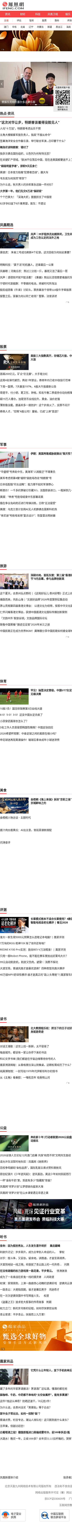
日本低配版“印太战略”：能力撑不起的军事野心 (27, 484)
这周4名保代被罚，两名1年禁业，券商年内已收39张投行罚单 (35, 380)
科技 (37, 14)
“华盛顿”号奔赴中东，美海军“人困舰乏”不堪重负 (27, 471)
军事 (3, 444)
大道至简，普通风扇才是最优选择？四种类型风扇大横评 (32, 968)
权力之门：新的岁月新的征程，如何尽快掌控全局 (28, 1308)
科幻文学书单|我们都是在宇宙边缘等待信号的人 (28, 1058)
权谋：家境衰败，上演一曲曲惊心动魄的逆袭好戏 (28, 1283)
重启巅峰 (55, 1245)
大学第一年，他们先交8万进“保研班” (21, 191)
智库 (31, 20)
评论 (19, 20)
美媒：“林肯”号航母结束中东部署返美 (21, 496)
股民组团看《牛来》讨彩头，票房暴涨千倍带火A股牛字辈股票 (35, 289)
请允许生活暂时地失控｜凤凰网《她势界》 (24, 1161)
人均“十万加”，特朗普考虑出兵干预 (20, 128)
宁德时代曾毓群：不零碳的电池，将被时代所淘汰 (28, 283)
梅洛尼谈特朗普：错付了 (14, 147)
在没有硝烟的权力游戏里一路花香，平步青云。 (27, 1270)
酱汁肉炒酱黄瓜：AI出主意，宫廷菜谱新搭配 (26, 830)
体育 (3, 681)
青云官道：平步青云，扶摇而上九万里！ (23, 1314)
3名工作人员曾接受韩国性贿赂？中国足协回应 (26, 727)
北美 (22, 27)
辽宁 (31, 27)
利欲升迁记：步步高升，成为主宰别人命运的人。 (28, 1252)
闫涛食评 (5, 842)
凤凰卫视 (53, 14)
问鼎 (66, 1264)
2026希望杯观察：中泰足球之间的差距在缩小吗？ (29, 733)
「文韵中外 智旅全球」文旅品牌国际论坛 (23, 618)
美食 (3, 790)
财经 (22, 14)
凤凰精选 (6, 225)
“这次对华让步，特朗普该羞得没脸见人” (29, 122)
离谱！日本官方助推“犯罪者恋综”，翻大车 (24, 172)
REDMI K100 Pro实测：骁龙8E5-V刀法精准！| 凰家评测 (33, 949)
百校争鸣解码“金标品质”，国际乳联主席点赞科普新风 (30, 1167)
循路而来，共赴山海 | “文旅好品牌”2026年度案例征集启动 (34, 599)
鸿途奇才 (54, 1289)
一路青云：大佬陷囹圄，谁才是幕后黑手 (23, 1289)
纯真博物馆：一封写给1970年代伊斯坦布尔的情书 (29, 1071)
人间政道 (49, 1277)
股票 (44, 20)
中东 (14, 27)
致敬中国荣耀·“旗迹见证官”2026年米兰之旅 (25, 624)
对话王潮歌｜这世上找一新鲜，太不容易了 (24, 1046)
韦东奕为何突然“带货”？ (14, 178)
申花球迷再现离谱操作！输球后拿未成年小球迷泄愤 (29, 739)
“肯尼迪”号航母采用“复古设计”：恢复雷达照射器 (27, 515)
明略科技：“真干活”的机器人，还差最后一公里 (27, 264)
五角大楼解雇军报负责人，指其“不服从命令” (25, 134)
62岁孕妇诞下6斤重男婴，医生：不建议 (23, 203)
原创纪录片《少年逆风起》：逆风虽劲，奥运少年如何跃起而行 (35, 1174)
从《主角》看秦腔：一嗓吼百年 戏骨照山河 (25, 1077)
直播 (6, 20)
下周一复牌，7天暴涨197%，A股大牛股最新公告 (28, 386)
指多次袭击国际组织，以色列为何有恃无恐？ (26, 153)
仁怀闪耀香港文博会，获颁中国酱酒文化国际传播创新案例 (33, 612)
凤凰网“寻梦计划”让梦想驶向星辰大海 (21, 1186)
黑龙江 (59, 27)
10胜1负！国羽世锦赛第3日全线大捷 (21, 708)
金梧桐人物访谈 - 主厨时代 (15, 817)
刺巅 (49, 1302)
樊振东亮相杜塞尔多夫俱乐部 (18, 102)
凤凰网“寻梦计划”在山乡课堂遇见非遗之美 (24, 1192)
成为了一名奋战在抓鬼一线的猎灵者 (20, 1277)
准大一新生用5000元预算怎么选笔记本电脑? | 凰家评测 (32, 937)
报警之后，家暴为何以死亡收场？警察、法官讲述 (28, 296)
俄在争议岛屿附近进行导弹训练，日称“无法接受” (28, 503)
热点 (3, 113)
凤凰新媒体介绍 (9, 1477)
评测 (3, 909)
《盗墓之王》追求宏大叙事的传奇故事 (22, 1302)
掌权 (61, 1252)
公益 (3, 1128)
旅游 (3, 566)
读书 (3, 1019)
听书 (3, 1237)
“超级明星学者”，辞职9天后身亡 (18, 166)
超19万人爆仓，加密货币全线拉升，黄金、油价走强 (30, 399)
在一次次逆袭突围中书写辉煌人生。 (20, 1295)
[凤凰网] (13, 8)
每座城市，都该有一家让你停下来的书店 (23, 1052)
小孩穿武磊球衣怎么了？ (14, 721)
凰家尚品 (6, 1361)
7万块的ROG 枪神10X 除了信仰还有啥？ (23, 943)
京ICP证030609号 (54, 1498)
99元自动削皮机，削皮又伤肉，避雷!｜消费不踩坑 (29, 962)
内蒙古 (40, 27)
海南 (68, 27)
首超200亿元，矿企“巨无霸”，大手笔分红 (24, 374)
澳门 (6, 27)
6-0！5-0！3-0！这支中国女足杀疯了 (21, 714)
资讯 (7, 14)
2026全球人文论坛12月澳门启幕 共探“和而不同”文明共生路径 (35, 1155)
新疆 (49, 27)
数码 (57, 20)
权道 (46, 1295)
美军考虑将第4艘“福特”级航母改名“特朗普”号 (26, 478)
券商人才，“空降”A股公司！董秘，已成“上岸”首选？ (30, 411)
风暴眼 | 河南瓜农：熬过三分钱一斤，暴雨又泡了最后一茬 (34, 271)
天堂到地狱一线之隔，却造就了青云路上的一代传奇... (31, 1264)
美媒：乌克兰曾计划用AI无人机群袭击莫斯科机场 (28, 509)
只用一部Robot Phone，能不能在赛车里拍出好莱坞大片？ (34, 956)
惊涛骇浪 (62, 1270)
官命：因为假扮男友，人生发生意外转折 (23, 1245)
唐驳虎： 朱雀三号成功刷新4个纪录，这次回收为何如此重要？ (36, 252)
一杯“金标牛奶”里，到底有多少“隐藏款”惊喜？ (26, 1180)
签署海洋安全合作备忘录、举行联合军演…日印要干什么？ (33, 141)
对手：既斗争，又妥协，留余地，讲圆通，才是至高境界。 (33, 1258)
